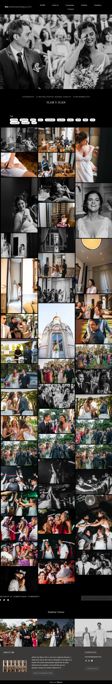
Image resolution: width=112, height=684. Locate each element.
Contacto (70, 9)
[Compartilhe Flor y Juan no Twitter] (4, 600)
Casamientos (69, 5)
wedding (14, 120)
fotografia (24, 120)
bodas (33, 120)
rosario (70, 120)
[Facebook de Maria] (86, 661)
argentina (61, 120)
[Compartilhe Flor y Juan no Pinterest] (8, 600)
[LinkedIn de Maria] (92, 661)
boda (92, 120)
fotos (40, 120)
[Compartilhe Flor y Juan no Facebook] (0, 600)
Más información (43, 673)
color (34, 123)
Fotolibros (97, 5)
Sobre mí (55, 5)
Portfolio (84, 5)
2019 (78, 120)
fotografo (25, 123)
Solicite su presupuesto (96, 598)
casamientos (50, 120)
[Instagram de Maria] (89, 661)
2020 (85, 120)
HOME (42, 5)
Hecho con (56, 682)
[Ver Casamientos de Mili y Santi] (18, 633)
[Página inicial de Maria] (18, 7)
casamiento (15, 123)
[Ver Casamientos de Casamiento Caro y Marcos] (56, 633)
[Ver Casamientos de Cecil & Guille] (93, 633)
